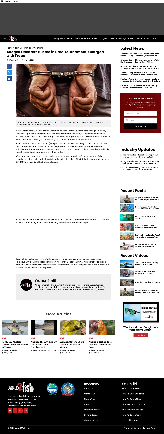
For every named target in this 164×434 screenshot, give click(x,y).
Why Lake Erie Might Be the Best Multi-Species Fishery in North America (148, 199)
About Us (141, 38)
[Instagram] (26, 410)
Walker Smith (46, 280)
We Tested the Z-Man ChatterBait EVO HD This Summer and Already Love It (147, 227)
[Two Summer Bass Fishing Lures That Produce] (127, 264)
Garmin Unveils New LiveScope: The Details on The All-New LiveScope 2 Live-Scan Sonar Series (140, 163)
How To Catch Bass (131, 388)
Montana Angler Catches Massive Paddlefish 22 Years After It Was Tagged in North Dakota (140, 80)
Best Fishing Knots (131, 420)
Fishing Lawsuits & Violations (29, 47)
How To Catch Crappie (133, 393)
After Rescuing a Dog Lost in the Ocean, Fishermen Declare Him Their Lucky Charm (138, 73)
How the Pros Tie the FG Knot (148, 282)
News (94, 38)
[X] (15, 410)
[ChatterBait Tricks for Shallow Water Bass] (127, 273)
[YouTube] (20, 410)
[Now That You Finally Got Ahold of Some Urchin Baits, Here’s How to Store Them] (127, 208)
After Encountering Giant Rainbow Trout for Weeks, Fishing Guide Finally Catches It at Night (139, 56)
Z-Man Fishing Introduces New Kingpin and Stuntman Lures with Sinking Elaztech (139, 156)
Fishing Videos (91, 420)
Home (9, 47)
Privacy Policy (149, 428)
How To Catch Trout (131, 415)
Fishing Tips (58, 38)
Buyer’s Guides (107, 38)
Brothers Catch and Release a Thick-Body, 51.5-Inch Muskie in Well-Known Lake (139, 86)
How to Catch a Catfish (133, 404)
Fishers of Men (29, 143)
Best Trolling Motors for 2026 (145, 217)
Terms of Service (132, 428)
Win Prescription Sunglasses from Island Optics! (140, 328)
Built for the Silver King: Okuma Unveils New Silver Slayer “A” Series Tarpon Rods (139, 168)
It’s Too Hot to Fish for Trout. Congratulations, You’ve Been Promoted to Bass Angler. (148, 238)
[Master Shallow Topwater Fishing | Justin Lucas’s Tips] (127, 292)
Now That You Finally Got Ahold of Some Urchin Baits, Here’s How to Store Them (147, 209)
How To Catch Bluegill (132, 399)
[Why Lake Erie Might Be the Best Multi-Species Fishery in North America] (127, 199)
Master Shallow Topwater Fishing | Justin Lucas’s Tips (147, 291)
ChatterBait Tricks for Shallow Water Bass (145, 273)
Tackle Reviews (81, 38)
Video (69, 38)
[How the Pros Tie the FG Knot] (127, 282)
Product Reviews (92, 409)
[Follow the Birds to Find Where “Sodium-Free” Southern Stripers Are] (127, 246)
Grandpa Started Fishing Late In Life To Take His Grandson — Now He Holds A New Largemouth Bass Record (139, 62)
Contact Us (89, 393)
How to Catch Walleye (132, 409)
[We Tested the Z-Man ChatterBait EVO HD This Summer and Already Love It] (127, 227)
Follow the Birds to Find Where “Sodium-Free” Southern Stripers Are (145, 246)
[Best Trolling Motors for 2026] (127, 217)
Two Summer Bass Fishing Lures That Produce (146, 263)
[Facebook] (10, 410)
